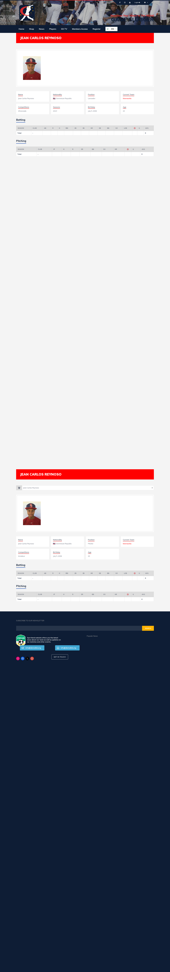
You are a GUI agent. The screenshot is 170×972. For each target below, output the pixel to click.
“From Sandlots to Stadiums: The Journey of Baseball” (98, 731)
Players (52, 29)
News (41, 29)
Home (21, 29)
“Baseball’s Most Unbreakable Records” (98, 661)
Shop (31, 29)
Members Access (80, 29)
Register (97, 29)
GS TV (64, 29)
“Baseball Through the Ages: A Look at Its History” (98, 708)
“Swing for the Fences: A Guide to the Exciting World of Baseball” (98, 778)
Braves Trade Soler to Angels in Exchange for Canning (99, 844)
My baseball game (98, 800)
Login (136, 2)
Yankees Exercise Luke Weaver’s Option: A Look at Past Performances (98, 868)
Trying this (98, 822)
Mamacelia (127, 98)
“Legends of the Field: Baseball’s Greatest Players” (98, 754)
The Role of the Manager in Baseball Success (98, 684)
